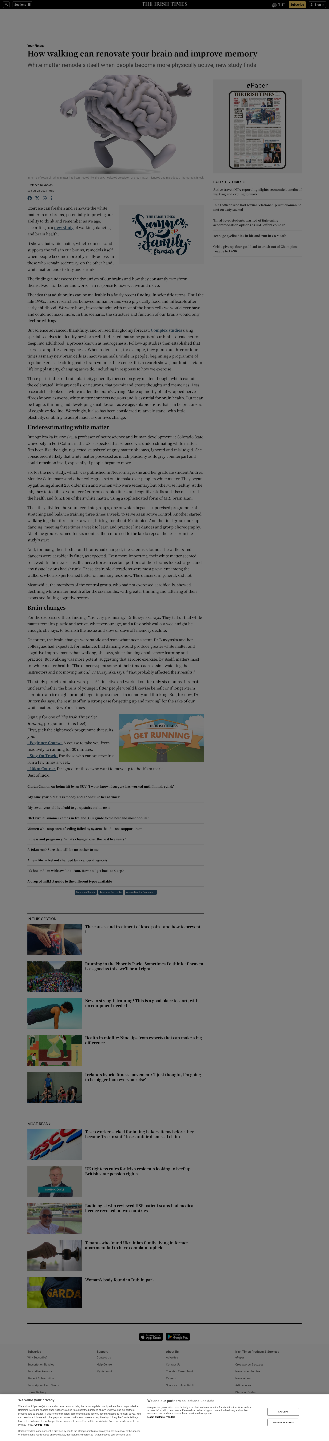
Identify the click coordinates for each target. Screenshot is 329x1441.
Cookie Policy (41, 1424)
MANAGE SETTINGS (283, 1422)
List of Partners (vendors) (161, 1417)
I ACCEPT (283, 1411)
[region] (164, 1417)
